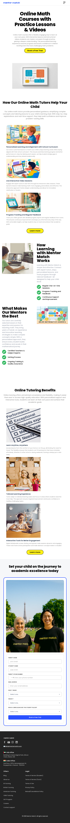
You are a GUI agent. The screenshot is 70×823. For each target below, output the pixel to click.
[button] (64, 2)
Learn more (35, 230)
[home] (11, 3)
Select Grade (12, 690)
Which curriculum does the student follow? (22, 707)
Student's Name (13, 666)
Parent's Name (12, 657)
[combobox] (11, 678)
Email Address (12, 682)
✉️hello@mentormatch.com (12, 746)
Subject (10, 699)
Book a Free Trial (35, 50)
